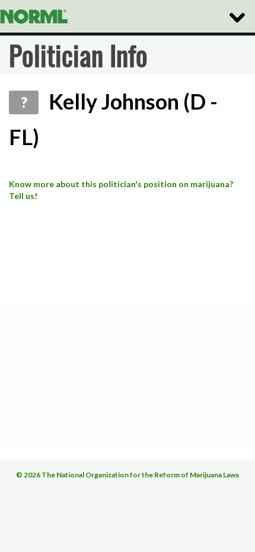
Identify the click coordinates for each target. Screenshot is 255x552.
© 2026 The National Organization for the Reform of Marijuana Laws (127, 474)
